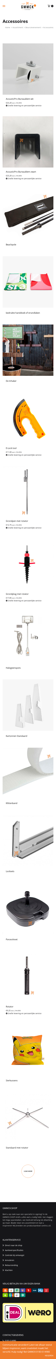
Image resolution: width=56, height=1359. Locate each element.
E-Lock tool (11, 448)
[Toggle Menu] (4, 6)
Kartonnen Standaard (16, 736)
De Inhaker (11, 380)
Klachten (9, 1270)
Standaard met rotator (17, 1147)
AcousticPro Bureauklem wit (19, 98)
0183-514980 (10, 1340)
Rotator (9, 1006)
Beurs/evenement (33, 27)
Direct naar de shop (13, 1245)
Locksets (10, 871)
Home (7, 27)
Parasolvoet (12, 939)
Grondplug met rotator (17, 594)
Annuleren (9, 1260)
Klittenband (11, 803)
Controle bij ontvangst (14, 1255)
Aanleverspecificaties (14, 1250)
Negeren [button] (49, 1355)
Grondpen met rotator (17, 521)
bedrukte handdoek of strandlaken (23, 312)
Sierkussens (12, 1080)
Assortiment (18, 27)
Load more (28, 1171)
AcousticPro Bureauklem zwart (21, 171)
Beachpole (11, 244)
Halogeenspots (13, 667)
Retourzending (11, 1265)
